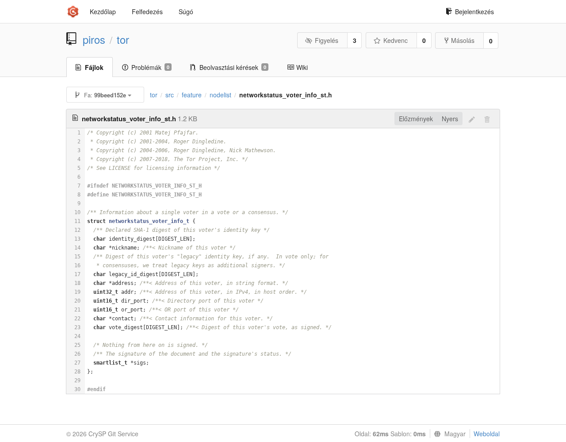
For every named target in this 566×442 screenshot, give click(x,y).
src (169, 94)
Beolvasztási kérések (232, 67)
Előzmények (416, 118)
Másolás (462, 40)
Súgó (186, 11)
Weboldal (487, 433)
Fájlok (94, 67)
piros (94, 39)
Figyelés (326, 40)
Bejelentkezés (474, 11)
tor (123, 39)
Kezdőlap (103, 11)
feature (192, 94)
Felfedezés (147, 11)
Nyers (450, 118)
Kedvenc (395, 40)
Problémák (150, 67)
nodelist (220, 94)
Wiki (302, 67)
